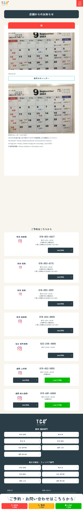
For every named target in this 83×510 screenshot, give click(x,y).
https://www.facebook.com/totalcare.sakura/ (34, 141)
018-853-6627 (47, 236)
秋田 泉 (22, 441)
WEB (15, 506)
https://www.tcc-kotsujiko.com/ (31, 146)
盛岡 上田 (60, 448)
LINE (69, 506)
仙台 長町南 (23, 448)
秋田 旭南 (22, 434)
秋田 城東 (60, 441)
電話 (42, 506)
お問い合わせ (46, 490)
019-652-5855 (47, 368)
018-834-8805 (47, 316)
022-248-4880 (48, 343)
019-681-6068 (48, 393)
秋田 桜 (60, 434)
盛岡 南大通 (23, 454)
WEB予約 (60, 250)
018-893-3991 (46, 290)
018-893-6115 (46, 263)
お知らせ (10, 490)
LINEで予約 (57, 380)
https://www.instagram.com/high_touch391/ (35, 143)
